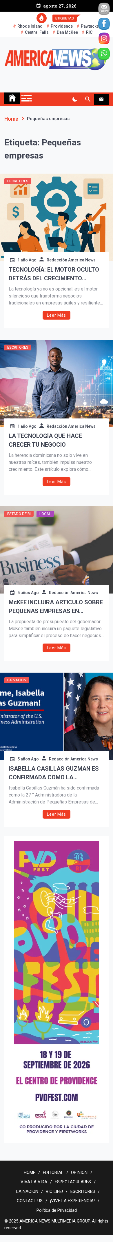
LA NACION (16, 680)
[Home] (12, 98)
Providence (62, 26)
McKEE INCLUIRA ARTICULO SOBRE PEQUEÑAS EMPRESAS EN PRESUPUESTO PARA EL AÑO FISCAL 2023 (56, 607)
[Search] (87, 99)
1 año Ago (27, 260)
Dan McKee (67, 32)
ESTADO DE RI (19, 514)
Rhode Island (30, 26)
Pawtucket (90, 26)
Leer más (56, 315)
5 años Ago (28, 592)
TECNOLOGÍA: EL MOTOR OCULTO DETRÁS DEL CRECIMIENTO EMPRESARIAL (54, 274)
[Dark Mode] (74, 99)
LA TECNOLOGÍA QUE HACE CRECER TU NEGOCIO (45, 440)
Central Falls (37, 32)
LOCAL (45, 514)
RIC (89, 32)
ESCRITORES (17, 181)
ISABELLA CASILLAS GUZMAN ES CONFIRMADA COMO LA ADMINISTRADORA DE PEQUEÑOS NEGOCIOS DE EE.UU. (54, 773)
